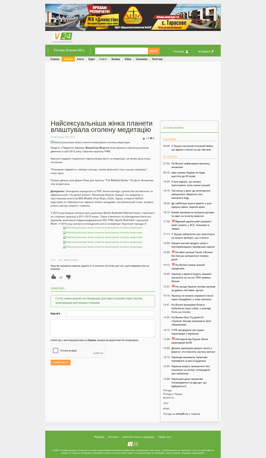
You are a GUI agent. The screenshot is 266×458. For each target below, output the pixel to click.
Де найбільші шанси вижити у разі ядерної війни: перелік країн (191, 205)
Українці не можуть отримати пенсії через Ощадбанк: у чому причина (192, 297)
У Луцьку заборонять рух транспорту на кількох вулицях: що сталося (193, 235)
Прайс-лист (165, 436)
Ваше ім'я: (55, 313)
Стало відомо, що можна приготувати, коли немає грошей (190, 183)
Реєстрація (178, 51)
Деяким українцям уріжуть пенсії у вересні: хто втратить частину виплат (193, 349)
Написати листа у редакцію (138, 436)
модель (75, 260)
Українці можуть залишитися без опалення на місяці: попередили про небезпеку (190, 369)
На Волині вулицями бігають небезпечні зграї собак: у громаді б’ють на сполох (191, 308)
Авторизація (204, 51)
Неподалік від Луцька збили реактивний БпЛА (189, 340)
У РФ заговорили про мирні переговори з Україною (187, 331)
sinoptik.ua (182, 413)
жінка (66, 260)
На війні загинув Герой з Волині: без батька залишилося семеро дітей (192, 255)
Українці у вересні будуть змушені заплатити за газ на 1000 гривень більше (191, 277)
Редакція (99, 436)
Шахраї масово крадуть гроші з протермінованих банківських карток (192, 244)
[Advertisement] (133, 91)
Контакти (113, 436)
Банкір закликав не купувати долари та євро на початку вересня (192, 214)
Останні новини (173, 127)
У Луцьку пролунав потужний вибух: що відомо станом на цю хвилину (192, 147)
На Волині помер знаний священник (188, 266)
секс (60, 260)
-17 (60, 277)
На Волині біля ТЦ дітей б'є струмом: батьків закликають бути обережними (191, 320)
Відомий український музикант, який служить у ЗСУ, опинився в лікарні (191, 224)
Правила (92, 340)
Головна (54, 59)
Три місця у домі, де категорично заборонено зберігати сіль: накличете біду (190, 194)
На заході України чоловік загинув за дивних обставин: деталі (193, 288)
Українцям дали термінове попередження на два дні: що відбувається (189, 382)
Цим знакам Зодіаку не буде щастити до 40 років (188, 174)
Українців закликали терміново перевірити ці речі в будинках (189, 358)
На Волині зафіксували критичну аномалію (190, 165)
